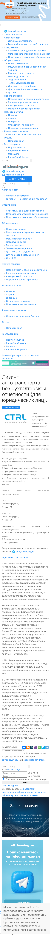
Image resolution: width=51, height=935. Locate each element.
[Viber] (35, 747)
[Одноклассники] (28, 747)
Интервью (13, 121)
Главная (6, 355)
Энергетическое (17, 79)
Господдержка (12, 144)
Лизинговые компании (16, 131)
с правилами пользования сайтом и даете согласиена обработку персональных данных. (24, 792)
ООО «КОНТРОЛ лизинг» (15, 557)
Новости (13, 115)
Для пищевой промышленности (25, 89)
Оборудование (12, 60)
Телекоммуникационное (21, 82)
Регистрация (14, 769)
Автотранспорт (12, 37)
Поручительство (17, 147)
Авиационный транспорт (21, 105)
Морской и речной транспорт (24, 108)
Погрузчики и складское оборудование (29, 57)
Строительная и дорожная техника (27, 50)
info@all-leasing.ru (14, 174)
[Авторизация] (3, 186)
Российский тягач (18, 150)
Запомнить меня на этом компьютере (26, 779)
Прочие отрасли (13, 95)
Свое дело (13, 153)
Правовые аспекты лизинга (23, 128)
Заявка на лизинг (13, 34)
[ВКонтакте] (24, 747)
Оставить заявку (25, 828)
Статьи (12, 118)
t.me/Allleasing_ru (16, 31)
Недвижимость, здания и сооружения (29, 99)
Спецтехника (11, 47)
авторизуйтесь (10, 759)
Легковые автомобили (20, 41)
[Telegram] (47, 747)
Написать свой (16, 141)
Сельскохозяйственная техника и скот (29, 53)
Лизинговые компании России (24, 134)
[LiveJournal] (31, 747)
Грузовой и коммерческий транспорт (28, 44)
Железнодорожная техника (23, 102)
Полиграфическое (18, 63)
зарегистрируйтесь (34, 759)
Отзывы (8, 137)
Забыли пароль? (10, 785)
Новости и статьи (14, 112)
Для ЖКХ (13, 92)
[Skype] (43, 747)
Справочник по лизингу (21, 124)
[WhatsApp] (39, 747)
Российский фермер (19, 157)
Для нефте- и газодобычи (22, 86)
